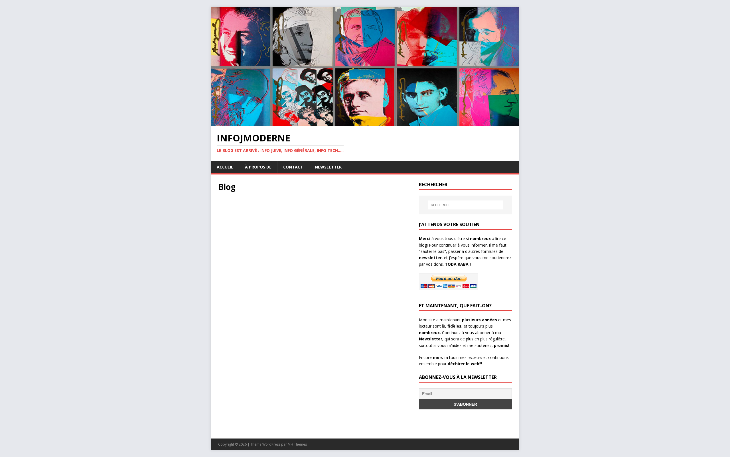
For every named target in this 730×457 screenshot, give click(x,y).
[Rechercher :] (465, 205)
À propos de (258, 167)
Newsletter (328, 167)
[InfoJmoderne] (365, 123)
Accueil (225, 167)
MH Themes (297, 444)
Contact (293, 167)
